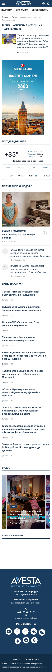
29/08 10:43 (8, 400)
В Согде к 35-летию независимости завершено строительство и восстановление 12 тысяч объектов (28, 269)
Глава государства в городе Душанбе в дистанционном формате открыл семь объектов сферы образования (23, 429)
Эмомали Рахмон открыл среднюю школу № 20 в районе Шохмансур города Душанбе (25, 447)
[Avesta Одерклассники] (34, 640)
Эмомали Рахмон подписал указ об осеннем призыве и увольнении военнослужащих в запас (21, 410)
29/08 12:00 (8, 330)
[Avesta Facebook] (17, 631)
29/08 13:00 (8, 300)
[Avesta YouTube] (9, 631)
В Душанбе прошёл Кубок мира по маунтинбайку (26, 516)
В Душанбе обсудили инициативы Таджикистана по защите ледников (21, 308)
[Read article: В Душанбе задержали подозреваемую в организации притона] (26, 209)
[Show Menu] (3, 3)
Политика (6, 9)
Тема (14, 17)
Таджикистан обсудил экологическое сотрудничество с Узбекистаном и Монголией (22, 374)
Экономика (22, 9)
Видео (13, 510)
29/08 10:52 (8, 382)
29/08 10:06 (8, 419)
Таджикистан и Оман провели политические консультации (18, 339)
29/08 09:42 (8, 455)
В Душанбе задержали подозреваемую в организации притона (18, 234)
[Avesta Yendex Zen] (18, 641)
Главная (6, 17)
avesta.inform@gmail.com (26, 617)
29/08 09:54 (8, 437)
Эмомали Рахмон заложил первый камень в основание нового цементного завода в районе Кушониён (30, 253)
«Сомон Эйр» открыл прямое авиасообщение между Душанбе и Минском (21, 392)
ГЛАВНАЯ (16, 659)
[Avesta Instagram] (25, 631)
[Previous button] (4, 502)
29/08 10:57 (8, 364)
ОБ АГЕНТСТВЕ (32, 659)
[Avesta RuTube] (42, 632)
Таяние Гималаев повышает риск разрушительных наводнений (20, 293)
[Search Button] (48, 3)
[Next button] (48, 502)
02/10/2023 (23, 52)
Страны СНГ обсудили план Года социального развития (20, 323)
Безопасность (40, 9)
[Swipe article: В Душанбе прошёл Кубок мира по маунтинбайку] (26, 502)
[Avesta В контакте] (34, 631)
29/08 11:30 (8, 345)
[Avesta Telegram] (26, 640)
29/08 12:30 (8, 315)
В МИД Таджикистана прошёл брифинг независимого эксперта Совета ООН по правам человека (24, 355)
